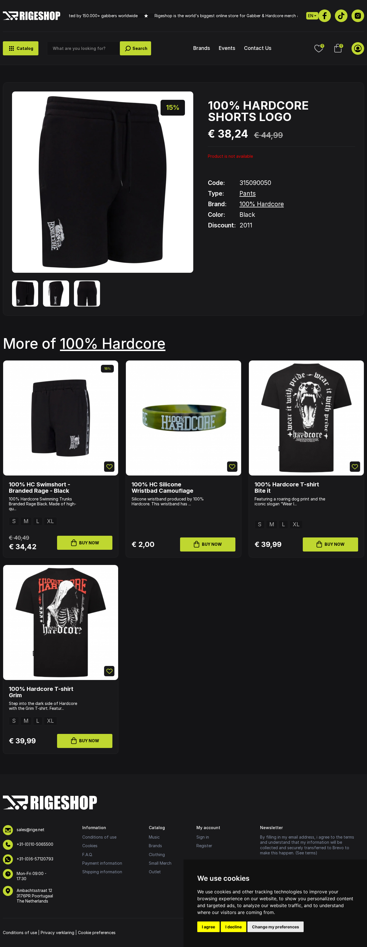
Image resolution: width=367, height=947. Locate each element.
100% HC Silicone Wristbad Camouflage (162, 487)
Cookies (89, 845)
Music (154, 837)
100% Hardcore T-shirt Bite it (287, 487)
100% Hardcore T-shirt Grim (41, 692)
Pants (247, 193)
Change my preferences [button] (275, 926)
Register (204, 845)
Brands (201, 48)
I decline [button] (233, 926)
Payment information (102, 863)
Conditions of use (99, 837)
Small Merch (160, 863)
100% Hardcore (261, 204)
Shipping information (102, 871)
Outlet (155, 871)
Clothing (157, 854)
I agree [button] (208, 926)
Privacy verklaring (57, 932)
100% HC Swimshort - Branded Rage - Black (39, 487)
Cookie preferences (97, 932)
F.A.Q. (87, 854)
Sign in (202, 837)
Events (227, 48)
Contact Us (258, 48)
